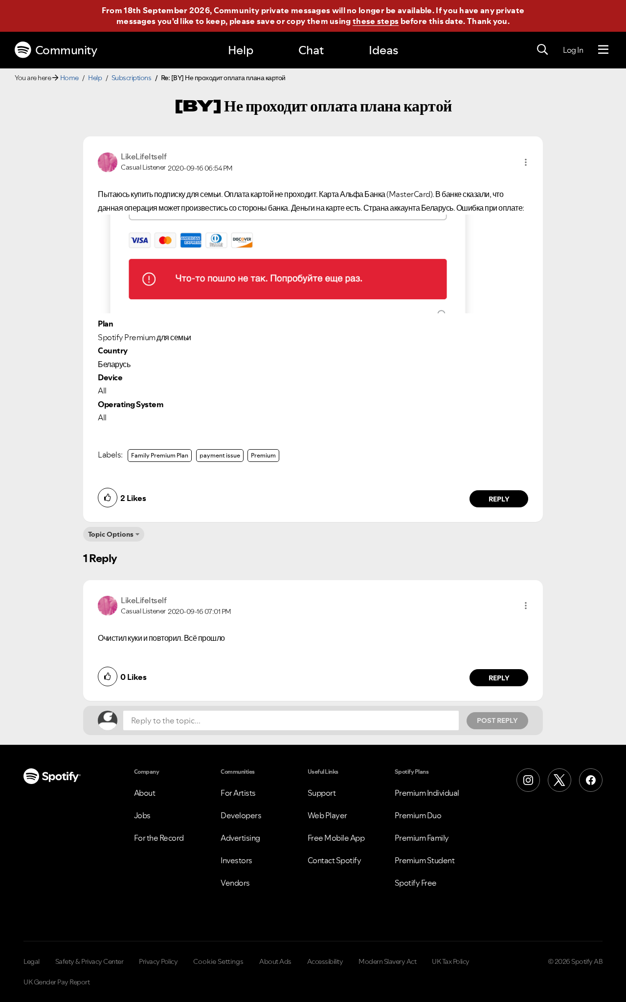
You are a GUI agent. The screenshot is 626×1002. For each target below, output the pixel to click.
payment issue (220, 455)
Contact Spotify (334, 860)
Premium (263, 455)
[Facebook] (591, 780)
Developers (241, 815)
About (145, 792)
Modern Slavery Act (387, 961)
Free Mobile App (336, 837)
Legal (31, 961)
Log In (573, 49)
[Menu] (603, 50)
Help (240, 50)
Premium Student (425, 860)
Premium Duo (418, 815)
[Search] (542, 50)
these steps (376, 21)
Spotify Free (416, 882)
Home (69, 78)
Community (66, 50)
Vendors (235, 882)
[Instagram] (528, 780)
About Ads (275, 961)
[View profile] (107, 161)
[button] (525, 162)
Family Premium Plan (159, 455)
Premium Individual (427, 792)
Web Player (327, 815)
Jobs (142, 815)
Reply (499, 499)
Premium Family (422, 837)
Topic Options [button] (111, 534)
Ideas (383, 50)
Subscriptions (132, 78)
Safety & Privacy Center (89, 961)
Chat (311, 50)
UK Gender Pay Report (56, 982)
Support (322, 792)
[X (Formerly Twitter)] (559, 780)
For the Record (159, 837)
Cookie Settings (218, 961)
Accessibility (325, 961)
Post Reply (497, 720)
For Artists (238, 792)
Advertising (240, 837)
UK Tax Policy (451, 961)
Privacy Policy (158, 961)
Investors (236, 860)
